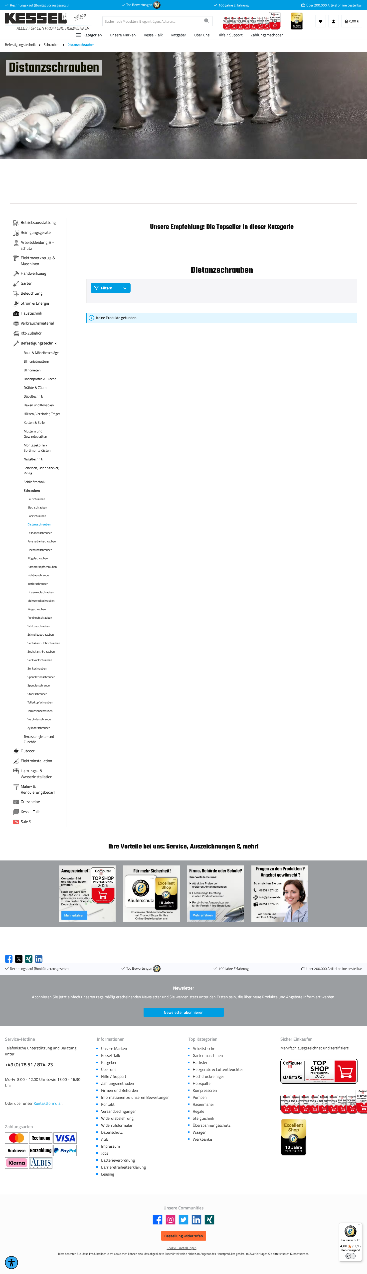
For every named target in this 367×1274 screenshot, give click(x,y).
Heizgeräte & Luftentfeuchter (218, 1069)
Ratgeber (109, 1062)
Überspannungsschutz (211, 1125)
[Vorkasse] (17, 1151)
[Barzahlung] (41, 1151)
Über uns (108, 1069)
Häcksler (200, 1062)
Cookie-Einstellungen (181, 1248)
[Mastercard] (17, 1138)
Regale (198, 1111)
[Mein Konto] (333, 21)
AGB (105, 1139)
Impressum (110, 1146)
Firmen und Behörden (119, 1090)
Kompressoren (205, 1090)
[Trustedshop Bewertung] (157, 4)
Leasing (107, 1174)
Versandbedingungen (119, 1111)
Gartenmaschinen (208, 1055)
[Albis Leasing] (40, 1163)
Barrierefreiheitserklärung (123, 1167)
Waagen (199, 1132)
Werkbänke (202, 1139)
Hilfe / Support (113, 1076)
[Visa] (65, 1138)
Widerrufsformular (117, 1125)
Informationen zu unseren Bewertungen (135, 1097)
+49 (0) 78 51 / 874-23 (29, 1064)
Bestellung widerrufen (183, 1236)
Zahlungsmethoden (117, 1083)
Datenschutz (112, 1132)
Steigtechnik (203, 1118)
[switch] (351, 1256)
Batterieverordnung (118, 1160)
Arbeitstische (204, 1048)
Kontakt (108, 1104)
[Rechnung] (41, 1138)
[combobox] (151, 21)
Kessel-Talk (110, 1055)
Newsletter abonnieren (183, 1012)
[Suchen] (207, 21)
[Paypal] (65, 1151)
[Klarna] (17, 1163)
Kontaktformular (48, 1103)
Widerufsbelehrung (117, 1118)
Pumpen (200, 1097)
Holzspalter (202, 1083)
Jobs (104, 1153)
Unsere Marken (114, 1048)
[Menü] (359, 1226)
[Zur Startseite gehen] (48, 21)
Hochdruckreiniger (208, 1076)
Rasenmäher (203, 1104)
